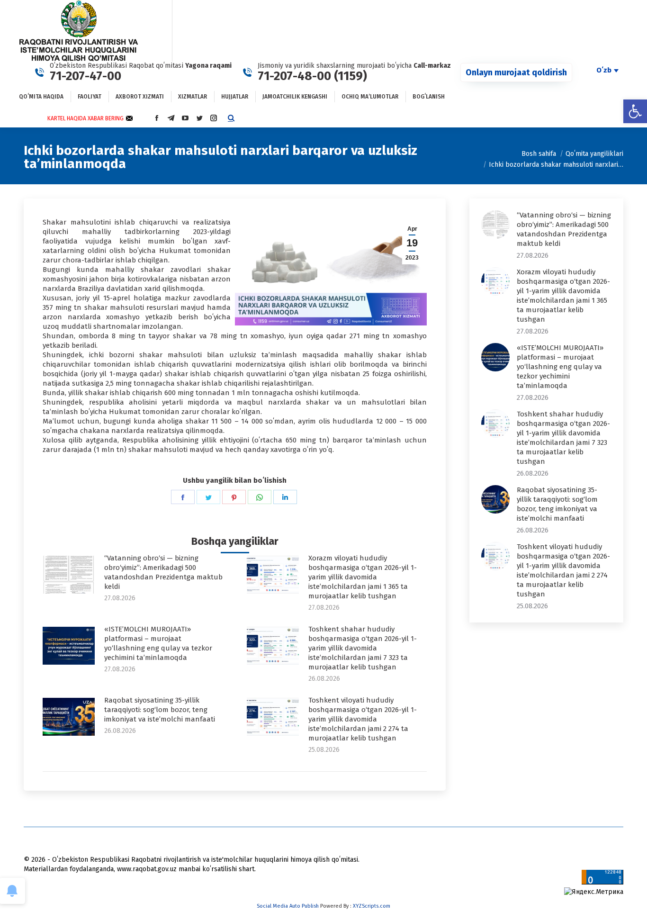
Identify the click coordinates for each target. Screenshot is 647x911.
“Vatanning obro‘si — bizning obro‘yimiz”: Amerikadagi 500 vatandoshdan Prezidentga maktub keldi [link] (163, 572)
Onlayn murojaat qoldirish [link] (516, 72)
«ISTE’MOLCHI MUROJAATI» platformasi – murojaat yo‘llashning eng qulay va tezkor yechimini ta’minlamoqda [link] (158, 643)
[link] (635, 111)
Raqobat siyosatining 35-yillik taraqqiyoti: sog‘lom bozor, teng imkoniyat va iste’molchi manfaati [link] (159, 709)
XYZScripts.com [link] (371, 906)
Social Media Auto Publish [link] (288, 906)
